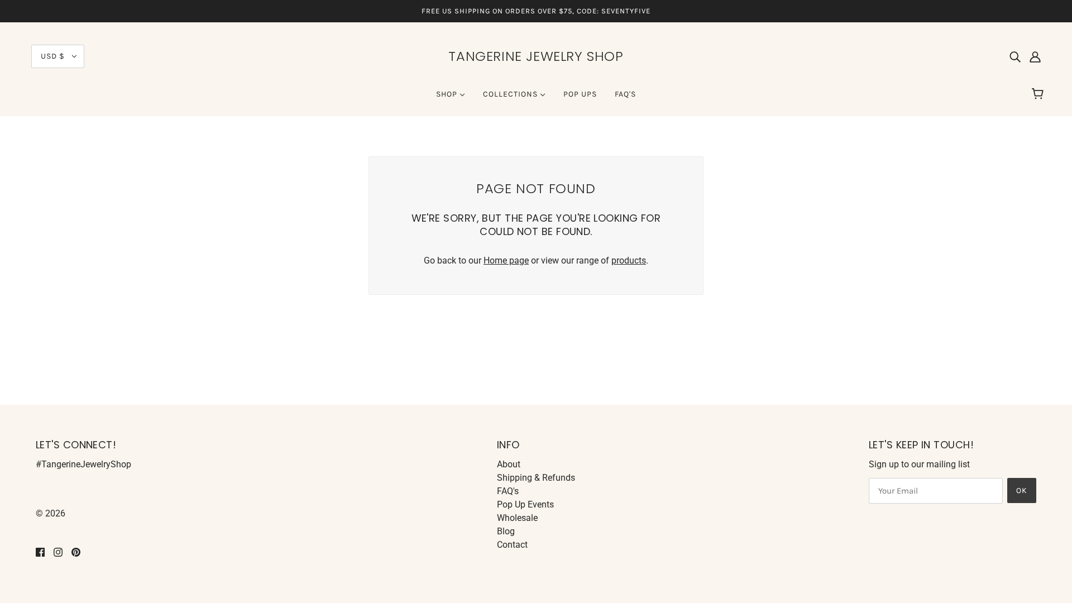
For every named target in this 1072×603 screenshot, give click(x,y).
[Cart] (1039, 94)
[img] (1015, 56)
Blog (506, 531)
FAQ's (508, 491)
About (508, 464)
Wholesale (517, 518)
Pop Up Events (525, 504)
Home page (506, 260)
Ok (1021, 490)
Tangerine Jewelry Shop (535, 56)
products (628, 260)
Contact (512, 544)
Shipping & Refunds (536, 477)
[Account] (1035, 56)
